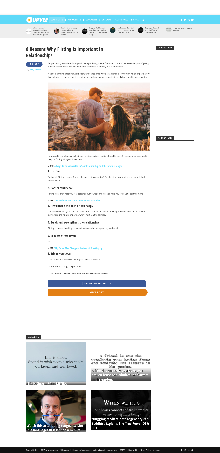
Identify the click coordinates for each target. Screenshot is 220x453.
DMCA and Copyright (128, 450)
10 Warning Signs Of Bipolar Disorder (182, 29)
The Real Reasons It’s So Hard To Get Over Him (77, 200)
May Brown (35, 70)
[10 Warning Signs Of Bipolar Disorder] (168, 29)
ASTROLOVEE (122, 20)
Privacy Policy (145, 450)
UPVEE (136, 20)
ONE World (106, 20)
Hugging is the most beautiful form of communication (152, 30)
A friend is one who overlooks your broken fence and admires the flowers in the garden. (41, 31)
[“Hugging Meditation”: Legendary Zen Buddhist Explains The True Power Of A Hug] (84, 31)
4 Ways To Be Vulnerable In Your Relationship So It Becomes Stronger (88, 166)
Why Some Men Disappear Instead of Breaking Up (78, 248)
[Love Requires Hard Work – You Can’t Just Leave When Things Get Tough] (112, 30)
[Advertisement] (112, 7)
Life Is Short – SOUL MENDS (47, 384)
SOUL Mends (91, 20)
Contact (156, 450)
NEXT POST (97, 292)
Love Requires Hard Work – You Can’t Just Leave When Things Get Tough (126, 30)
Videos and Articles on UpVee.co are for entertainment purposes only (88, 450)
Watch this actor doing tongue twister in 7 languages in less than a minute (69, 31)
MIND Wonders (74, 20)
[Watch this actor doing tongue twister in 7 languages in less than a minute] (56, 31)
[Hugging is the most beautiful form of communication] (140, 30)
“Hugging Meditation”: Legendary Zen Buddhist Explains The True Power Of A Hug (98, 31)
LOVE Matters (57, 20)
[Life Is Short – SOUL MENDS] (56, 361)
